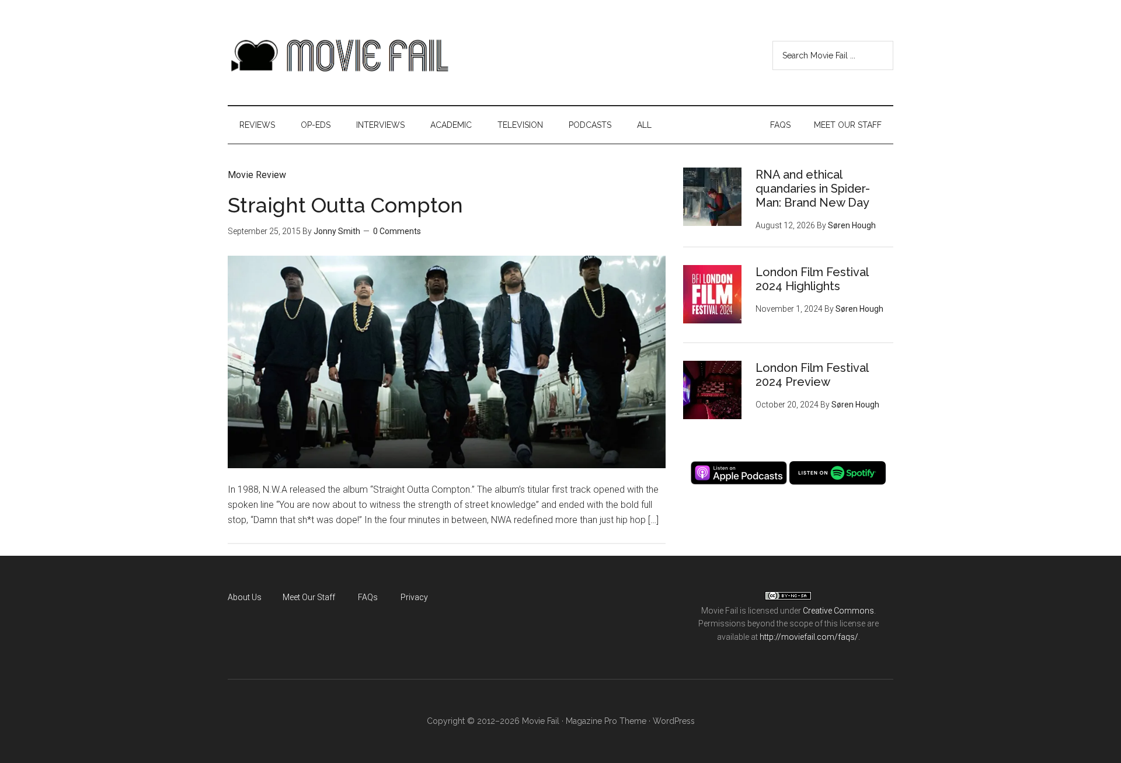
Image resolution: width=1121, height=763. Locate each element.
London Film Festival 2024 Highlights (812, 279)
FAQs (368, 597)
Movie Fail (339, 55)
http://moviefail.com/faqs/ (809, 637)
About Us (245, 597)
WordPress (674, 721)
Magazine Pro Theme (606, 721)
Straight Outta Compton (345, 205)
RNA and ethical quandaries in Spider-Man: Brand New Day (813, 189)
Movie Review (257, 174)
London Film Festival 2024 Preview (812, 375)
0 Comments (397, 231)
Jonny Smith (337, 231)
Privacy (414, 597)
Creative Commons (838, 610)
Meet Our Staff (309, 597)
